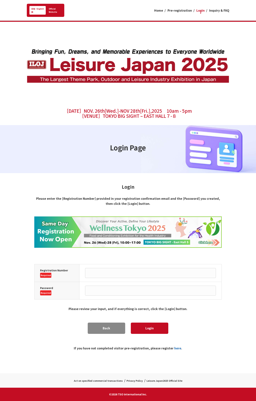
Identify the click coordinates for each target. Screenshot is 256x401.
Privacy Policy (135, 380)
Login (200, 10)
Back (106, 328)
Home (158, 10)
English (40, 8)
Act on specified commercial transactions (98, 380)
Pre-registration (180, 10)
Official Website (53, 10)
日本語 (33, 10)
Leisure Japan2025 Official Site (164, 380)
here (177, 348)
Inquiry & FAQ (219, 10)
